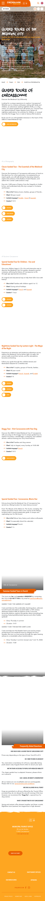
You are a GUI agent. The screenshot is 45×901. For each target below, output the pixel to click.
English (21, 198)
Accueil (3, 82)
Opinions (34, 880)
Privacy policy (8, 896)
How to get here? (15, 853)
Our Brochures (11, 880)
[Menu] (2, 3)
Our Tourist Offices (34, 872)
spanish (33, 198)
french (27, 198)
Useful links (28, 896)
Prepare (11, 82)
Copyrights (37, 896)
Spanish (29, 289)
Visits (18, 82)
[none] (42, 3)
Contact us (11, 872)
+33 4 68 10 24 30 (22, 834)
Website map (18, 896)
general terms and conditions (24, 783)
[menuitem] (42, 3)
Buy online (6, 9)
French (21, 289)
